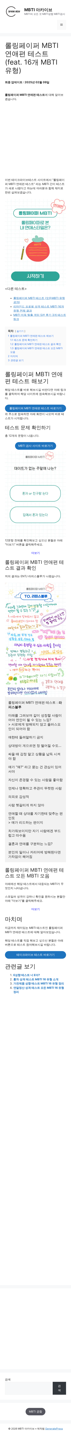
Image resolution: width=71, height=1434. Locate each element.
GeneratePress (54, 1428)
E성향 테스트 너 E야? (26, 975)
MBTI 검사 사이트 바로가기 (35, 445)
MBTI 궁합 (35, 1411)
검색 (8, 1379)
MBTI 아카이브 (38, 9)
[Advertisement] (35, 141)
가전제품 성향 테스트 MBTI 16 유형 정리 (38, 983)
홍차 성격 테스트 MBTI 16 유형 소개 (35, 979)
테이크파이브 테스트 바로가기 (36, 954)
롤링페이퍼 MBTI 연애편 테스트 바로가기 (35, 408)
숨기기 (20, 331)
